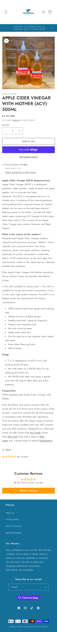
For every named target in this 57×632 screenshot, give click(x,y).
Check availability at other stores (20, 172)
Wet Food (13, 436)
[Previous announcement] (5, 28)
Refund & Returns (14, 532)
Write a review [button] (28, 490)
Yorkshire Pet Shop (24, 626)
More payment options (28, 156)
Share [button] (8, 449)
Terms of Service (14, 526)
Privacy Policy (12, 519)
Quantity (5, 125)
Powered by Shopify (40, 626)
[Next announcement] (51, 28)
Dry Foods (35, 432)
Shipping (15, 120)
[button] (6, 12)
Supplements (45, 440)
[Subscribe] (45, 587)
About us (10, 512)
